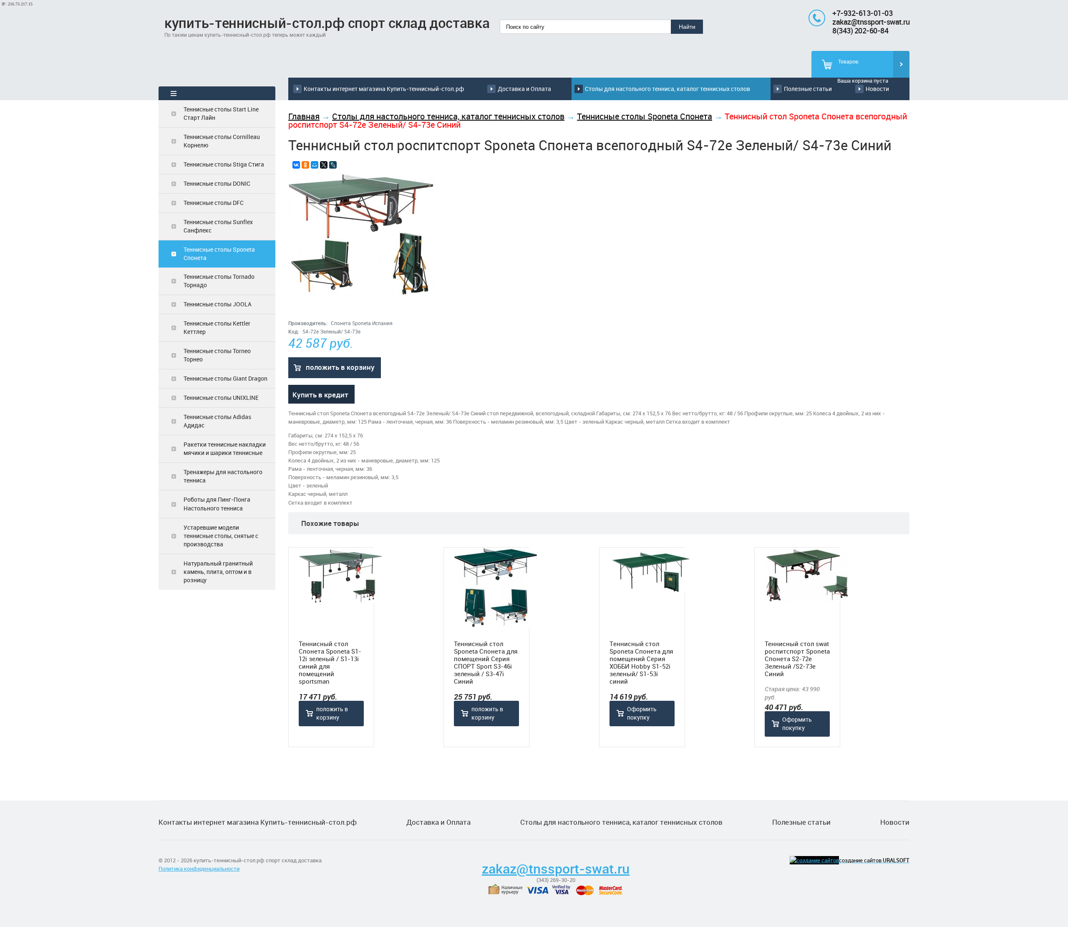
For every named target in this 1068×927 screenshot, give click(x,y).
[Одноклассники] (305, 165)
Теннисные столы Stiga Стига (224, 164)
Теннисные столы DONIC (217, 183)
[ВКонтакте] (296, 165)
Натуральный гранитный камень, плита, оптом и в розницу (218, 571)
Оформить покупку (642, 713)
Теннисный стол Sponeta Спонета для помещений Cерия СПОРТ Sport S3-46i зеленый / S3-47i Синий (486, 662)
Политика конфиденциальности (199, 868)
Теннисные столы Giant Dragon (225, 378)
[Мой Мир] (314, 165)
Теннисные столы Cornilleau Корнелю (222, 141)
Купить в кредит (320, 394)
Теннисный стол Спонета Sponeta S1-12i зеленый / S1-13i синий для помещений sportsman (330, 662)
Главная (304, 116)
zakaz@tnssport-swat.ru (870, 22)
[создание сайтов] (814, 860)
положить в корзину (340, 367)
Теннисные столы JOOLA (218, 304)
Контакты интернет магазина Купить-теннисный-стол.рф (384, 89)
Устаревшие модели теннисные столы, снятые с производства (221, 535)
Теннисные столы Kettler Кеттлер (217, 327)
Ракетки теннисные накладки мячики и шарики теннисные (225, 448)
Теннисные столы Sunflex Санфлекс (218, 226)
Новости (877, 89)
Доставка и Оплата (524, 89)
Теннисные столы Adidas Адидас (217, 421)
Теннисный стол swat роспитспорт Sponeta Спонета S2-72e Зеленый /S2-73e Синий (797, 658)
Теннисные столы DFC (214, 203)
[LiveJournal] (333, 165)
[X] (323, 165)
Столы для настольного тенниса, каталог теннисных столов (667, 89)
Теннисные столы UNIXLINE (221, 398)
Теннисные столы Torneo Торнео (217, 355)
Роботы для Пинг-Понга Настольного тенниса (217, 503)
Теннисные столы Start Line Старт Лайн (221, 113)
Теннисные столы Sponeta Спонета (219, 253)
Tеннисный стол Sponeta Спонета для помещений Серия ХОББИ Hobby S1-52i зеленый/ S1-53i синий (641, 662)
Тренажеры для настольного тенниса (223, 476)
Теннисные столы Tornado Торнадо (219, 281)
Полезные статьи (808, 89)
